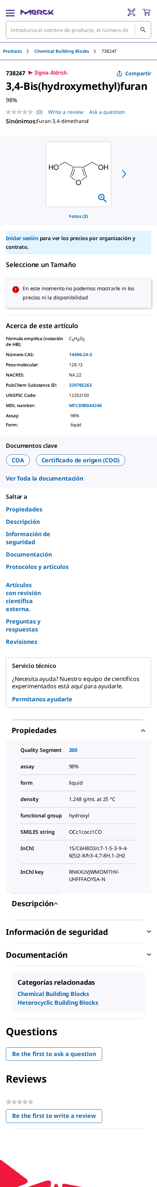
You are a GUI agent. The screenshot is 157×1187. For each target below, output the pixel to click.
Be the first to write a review (57, 1117)
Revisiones (21, 642)
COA (18, 460)
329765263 (80, 385)
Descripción (23, 522)
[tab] (18, 51)
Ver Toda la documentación (44, 478)
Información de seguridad (28, 538)
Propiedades (24, 509)
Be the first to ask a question (54, 1054)
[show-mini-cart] (146, 12)
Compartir (138, 73)
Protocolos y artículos (37, 567)
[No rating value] (21, 112)
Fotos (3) (78, 216)
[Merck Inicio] (37, 12)
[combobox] (78, 29)
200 (73, 749)
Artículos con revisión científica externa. (23, 597)
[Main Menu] (10, 12)
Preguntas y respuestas (23, 625)
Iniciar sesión (22, 238)
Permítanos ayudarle (42, 699)
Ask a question (107, 111)
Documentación (29, 554)
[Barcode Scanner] (131, 12)
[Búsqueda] (143, 30)
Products (12, 51)
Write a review (65, 111)
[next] (124, 174)
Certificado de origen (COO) (81, 460)
